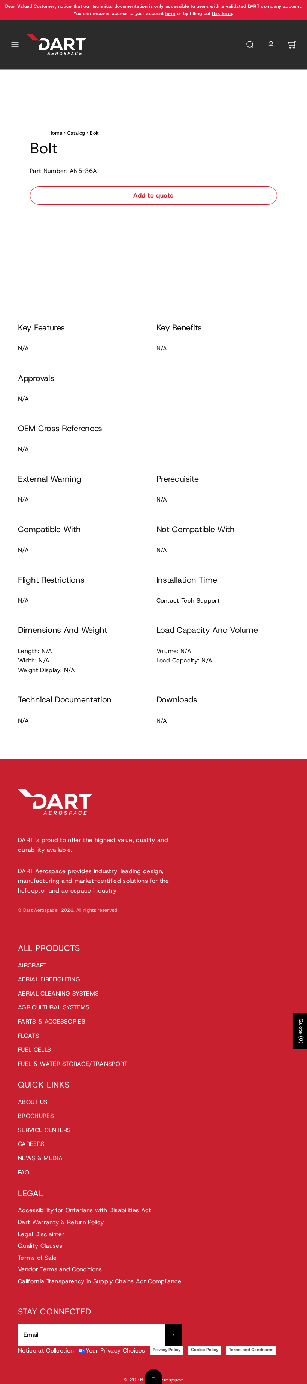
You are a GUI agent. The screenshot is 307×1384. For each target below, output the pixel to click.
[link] (271, 45)
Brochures (36, 1116)
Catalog (76, 133)
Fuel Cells (34, 1050)
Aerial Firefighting (49, 979)
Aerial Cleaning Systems (58, 993)
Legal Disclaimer (41, 1234)
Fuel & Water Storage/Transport (72, 1064)
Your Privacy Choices (115, 1350)
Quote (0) (301, 1031)
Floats (28, 1036)
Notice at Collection (46, 1350)
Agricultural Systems (53, 1007)
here (170, 13)
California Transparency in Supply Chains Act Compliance (100, 1281)
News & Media (40, 1158)
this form (222, 13)
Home (55, 133)
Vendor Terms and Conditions (60, 1269)
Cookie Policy (204, 1349)
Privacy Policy (166, 1349)
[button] (15, 45)
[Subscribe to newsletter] (173, 1335)
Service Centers (44, 1130)
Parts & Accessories (51, 1021)
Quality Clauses (40, 1246)
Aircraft (32, 965)
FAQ (24, 1172)
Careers (31, 1144)
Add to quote (153, 195)
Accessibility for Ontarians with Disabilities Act (84, 1210)
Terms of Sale (37, 1258)
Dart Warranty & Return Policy (61, 1222)
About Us (33, 1102)
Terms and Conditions (251, 1349)
